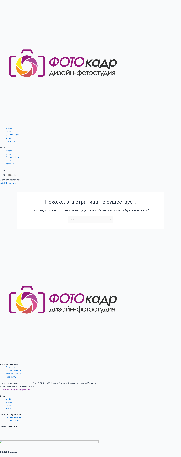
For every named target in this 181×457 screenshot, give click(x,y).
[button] (90, 147)
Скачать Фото (13, 134)
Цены (8, 131)
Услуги (9, 128)
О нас (8, 138)
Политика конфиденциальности (15, 389)
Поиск (3, 175)
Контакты (10, 141)
